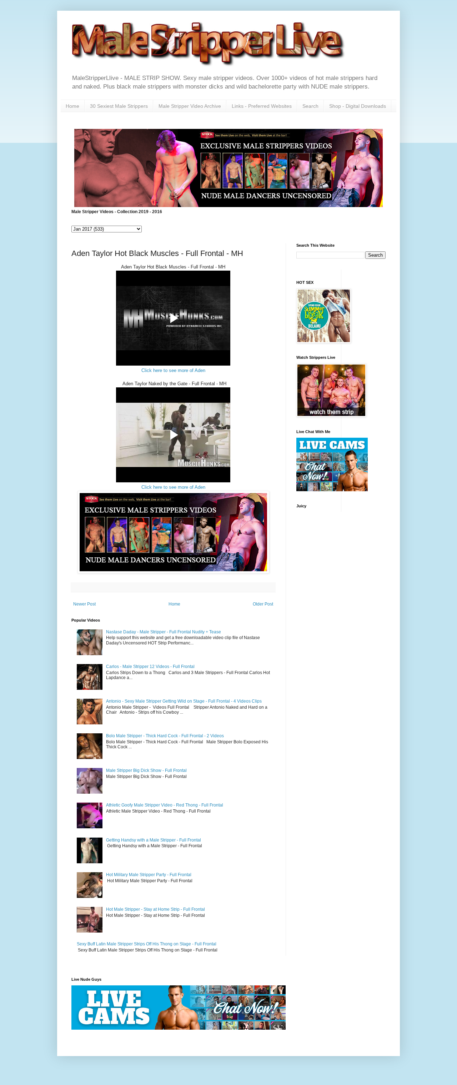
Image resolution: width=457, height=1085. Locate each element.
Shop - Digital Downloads (357, 106)
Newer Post (84, 604)
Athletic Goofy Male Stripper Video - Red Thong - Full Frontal (164, 805)
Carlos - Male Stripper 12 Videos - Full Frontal (150, 666)
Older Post (263, 604)
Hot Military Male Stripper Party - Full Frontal (148, 874)
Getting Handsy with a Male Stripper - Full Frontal (153, 840)
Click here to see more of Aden (173, 370)
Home (72, 106)
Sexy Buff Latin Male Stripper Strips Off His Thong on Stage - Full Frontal (146, 943)
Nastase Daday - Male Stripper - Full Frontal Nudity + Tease (163, 631)
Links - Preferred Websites (262, 106)
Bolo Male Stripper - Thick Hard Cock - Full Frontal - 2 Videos (165, 735)
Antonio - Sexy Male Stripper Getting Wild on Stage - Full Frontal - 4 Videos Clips (184, 701)
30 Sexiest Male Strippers (119, 106)
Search (310, 106)
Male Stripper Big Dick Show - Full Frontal (146, 770)
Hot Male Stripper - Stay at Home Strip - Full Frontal (155, 909)
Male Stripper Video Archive (190, 106)
